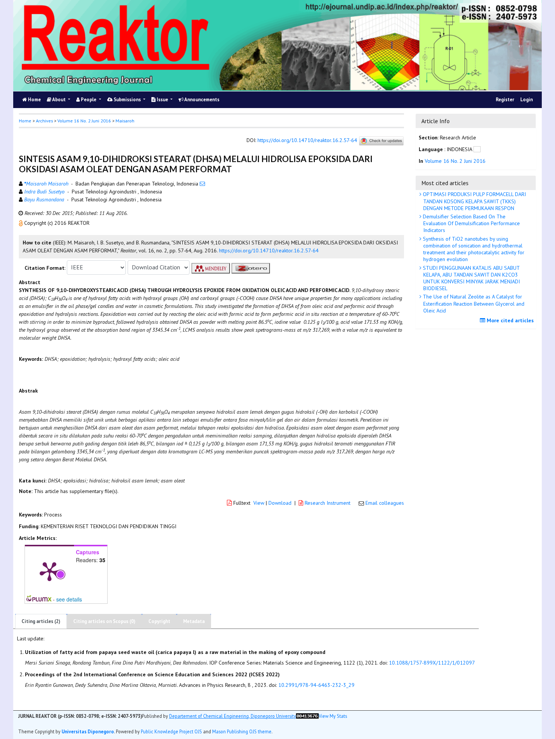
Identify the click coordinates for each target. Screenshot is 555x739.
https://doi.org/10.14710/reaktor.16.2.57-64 (307, 140)
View (258, 502)
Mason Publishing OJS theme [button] (241, 731)
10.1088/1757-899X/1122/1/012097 (432, 662)
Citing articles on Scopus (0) (104, 621)
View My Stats (333, 716)
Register (505, 99)
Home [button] (25, 121)
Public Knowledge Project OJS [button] (171, 731)
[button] (21, 223)
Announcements (201, 99)
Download (279, 502)
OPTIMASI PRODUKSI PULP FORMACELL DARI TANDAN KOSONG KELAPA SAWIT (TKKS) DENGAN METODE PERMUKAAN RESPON (473, 201)
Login (526, 99)
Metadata (194, 621)
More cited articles (509, 320)
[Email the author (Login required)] (202, 183)
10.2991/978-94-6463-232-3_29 (316, 685)
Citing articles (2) (41, 621)
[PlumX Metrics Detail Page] (49, 571)
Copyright (159, 621)
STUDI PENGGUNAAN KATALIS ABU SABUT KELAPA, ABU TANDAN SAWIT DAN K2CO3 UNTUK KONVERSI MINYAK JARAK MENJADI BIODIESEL (470, 278)
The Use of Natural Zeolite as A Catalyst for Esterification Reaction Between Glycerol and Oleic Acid (472, 303)
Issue (162, 99)
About (59, 99)
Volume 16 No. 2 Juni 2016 (84, 121)
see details (69, 599)
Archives (44, 121)
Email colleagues (384, 502)
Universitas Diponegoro (88, 731)
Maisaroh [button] (125, 121)
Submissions (127, 99)
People (88, 99)
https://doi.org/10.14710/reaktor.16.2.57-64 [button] (269, 250)
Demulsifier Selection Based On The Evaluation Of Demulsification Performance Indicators (470, 223)
